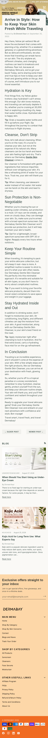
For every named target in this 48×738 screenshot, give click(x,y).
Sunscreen (6, 657)
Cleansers (6, 661)
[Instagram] (8, 733)
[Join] (43, 596)
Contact (5, 633)
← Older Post (12, 432)
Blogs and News (9, 637)
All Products (7, 653)
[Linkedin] (13, 733)
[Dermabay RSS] (45, 443)
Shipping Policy (8, 694)
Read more (6, 497)
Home (4, 621)
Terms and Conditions (11, 702)
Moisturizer (7, 669)
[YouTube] (18, 733)
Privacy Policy (7, 689)
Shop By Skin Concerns (11, 629)
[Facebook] (3, 733)
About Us (6, 706)
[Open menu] (6, 7)
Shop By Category (9, 625)
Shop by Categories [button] (16, 649)
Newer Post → (36, 432)
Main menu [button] (9, 617)
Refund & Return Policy (11, 698)
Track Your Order (9, 641)
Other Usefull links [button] (16, 677)
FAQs (4, 685)
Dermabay (9, 720)
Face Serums (7, 665)
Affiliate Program (9, 681)
